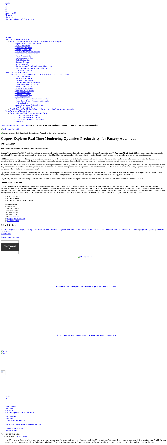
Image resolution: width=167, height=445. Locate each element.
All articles (9, 125)
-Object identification (66, 230)
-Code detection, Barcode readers (45, 230)
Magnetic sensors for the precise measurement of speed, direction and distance (86, 286)
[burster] (4, 351)
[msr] (3, 353)
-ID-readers (160, 230)
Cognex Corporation (147, 230)
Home (3, 125)
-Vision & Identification (108, 230)
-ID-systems (5, 232)
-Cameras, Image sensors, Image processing (16, 230)
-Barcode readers (124, 230)
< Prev (3, 234)
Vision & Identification (21, 125)
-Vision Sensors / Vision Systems (86, 230)
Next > (8, 234)
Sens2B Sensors (21, 436)
